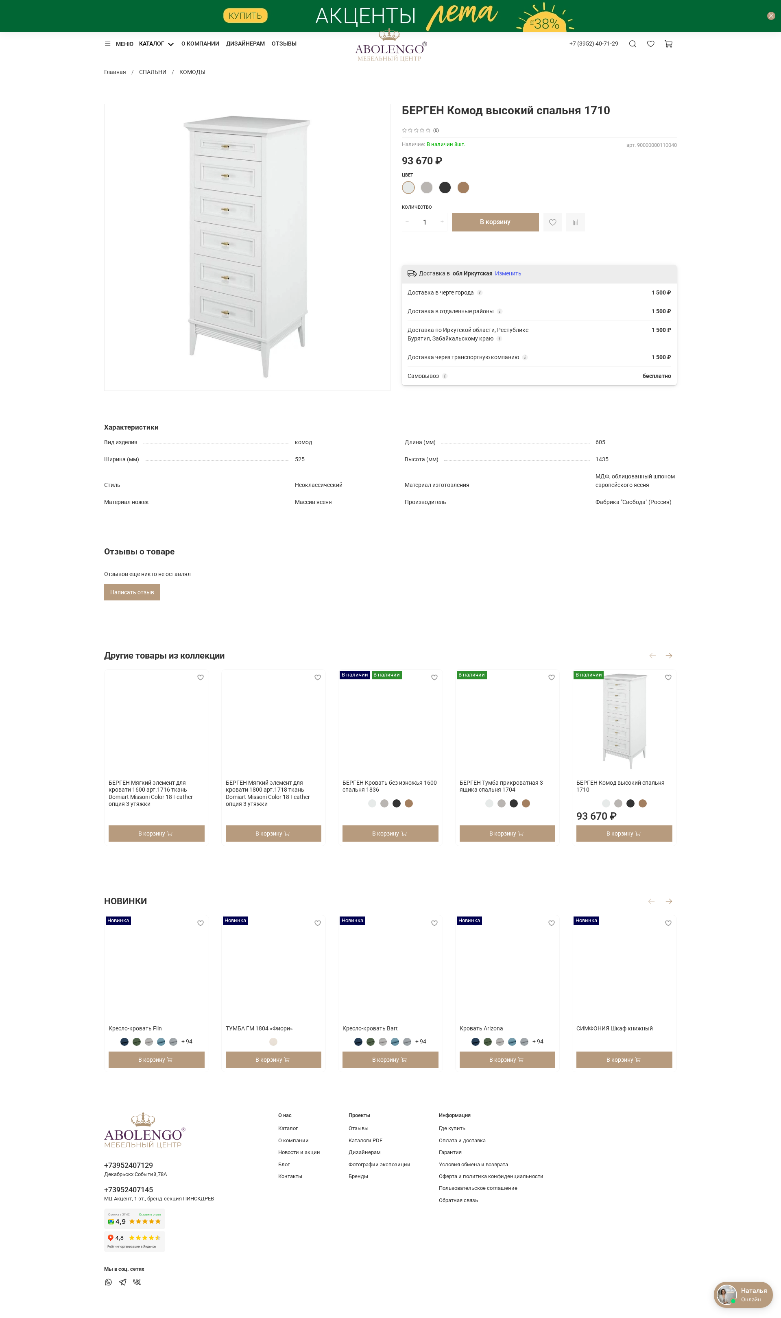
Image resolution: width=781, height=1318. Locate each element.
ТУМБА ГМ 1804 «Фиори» (259, 1028)
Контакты (290, 1176)
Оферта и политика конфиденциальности (491, 1176)
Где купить (452, 1128)
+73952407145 (128, 1189)
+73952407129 (128, 1165)
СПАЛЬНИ (152, 72)
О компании (200, 43)
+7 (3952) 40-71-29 (593, 43)
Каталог (151, 43)
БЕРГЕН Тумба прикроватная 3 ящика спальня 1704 (501, 786)
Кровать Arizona (481, 1028)
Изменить (508, 273)
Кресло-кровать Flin (135, 1028)
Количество (417, 207)
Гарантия (450, 1152)
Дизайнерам (245, 43)
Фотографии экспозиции (379, 1164)
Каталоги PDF (365, 1140)
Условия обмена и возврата (473, 1164)
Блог (284, 1164)
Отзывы (284, 43)
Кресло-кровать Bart (370, 1028)
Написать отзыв (132, 592)
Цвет (407, 175)
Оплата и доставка (462, 1140)
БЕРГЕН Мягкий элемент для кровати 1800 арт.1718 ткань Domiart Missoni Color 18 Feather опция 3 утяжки (268, 793)
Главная (115, 72)
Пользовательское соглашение (478, 1188)
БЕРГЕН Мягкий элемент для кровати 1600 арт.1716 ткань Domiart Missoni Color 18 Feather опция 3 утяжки (151, 793)
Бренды (358, 1176)
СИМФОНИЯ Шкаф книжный (614, 1028)
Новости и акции (299, 1152)
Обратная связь (458, 1200)
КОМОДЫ (192, 72)
